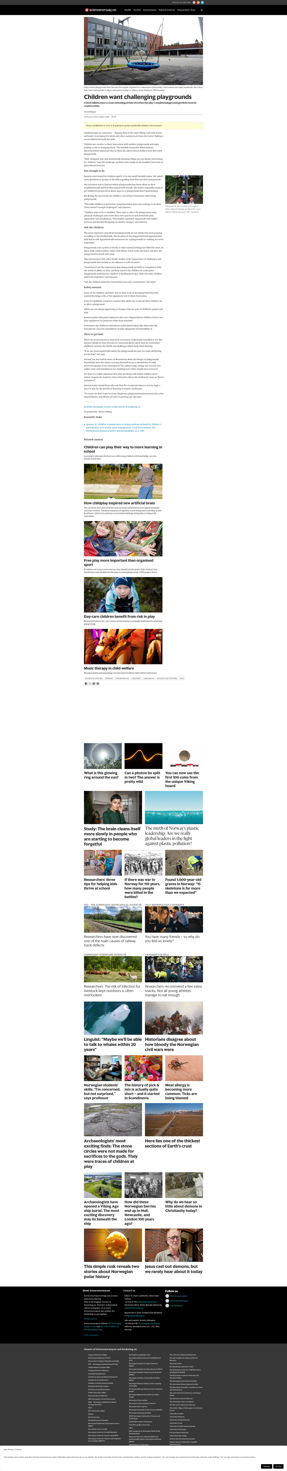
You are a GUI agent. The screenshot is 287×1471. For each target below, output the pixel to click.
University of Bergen (177, 1417)
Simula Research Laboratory (139, 1445)
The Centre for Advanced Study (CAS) (183, 1355)
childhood (149, 679)
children (136, 679)
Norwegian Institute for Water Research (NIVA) (145, 1369)
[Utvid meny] (201, 10)
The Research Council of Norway (181, 1398)
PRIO (131, 1428)
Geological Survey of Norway (98, 1370)
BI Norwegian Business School (99, 1358)
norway (109, 679)
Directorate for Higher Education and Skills (103, 1361)
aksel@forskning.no (147, 1302)
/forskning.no (176, 1305)
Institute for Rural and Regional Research (102, 1377)
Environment (149, 10)
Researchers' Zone (186, 10)
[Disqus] (143, 715)
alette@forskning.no (134, 1308)
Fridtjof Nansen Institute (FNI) (99, 1367)
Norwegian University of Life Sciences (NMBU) (145, 1410)
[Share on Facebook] (86, 684)
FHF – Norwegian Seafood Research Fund (103, 1364)
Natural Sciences (167, 10)
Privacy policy (90, 1319)
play (182, 679)
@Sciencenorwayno (179, 1301)
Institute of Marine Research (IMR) (100, 1383)
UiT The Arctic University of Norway (182, 1405)
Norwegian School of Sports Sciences (142, 1403)
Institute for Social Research (98, 1380)
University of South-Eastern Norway (182, 1426)
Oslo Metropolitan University (139, 1425)
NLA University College (96, 1411)
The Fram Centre (176, 1363)
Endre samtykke (91, 1335)
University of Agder (177, 1413)
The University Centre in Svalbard (182, 1402)
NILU (90, 1408)
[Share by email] (98, 684)
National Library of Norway (97, 1396)
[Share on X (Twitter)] (90, 684)
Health (127, 10)
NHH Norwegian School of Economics (101, 1399)
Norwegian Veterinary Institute (140, 1413)
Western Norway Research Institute (182, 1439)
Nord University (94, 1417)
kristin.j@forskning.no (149, 1323)
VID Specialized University (179, 1432)
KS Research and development (99, 1389)
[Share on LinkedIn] (94, 684)
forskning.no (122, 679)
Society (137, 10)
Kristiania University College (98, 1386)
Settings (266, 1466)
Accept (278, 1466)
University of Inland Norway (180, 1420)
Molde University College (97, 1392)
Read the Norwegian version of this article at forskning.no (112, 407)
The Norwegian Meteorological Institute (184, 1384)
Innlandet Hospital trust (96, 1374)
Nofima (90, 1414)
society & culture (94, 679)
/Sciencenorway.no (178, 1296)
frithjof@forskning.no (135, 1316)
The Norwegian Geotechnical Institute (183, 1381)
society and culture (167, 679)
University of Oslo (176, 1423)
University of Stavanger (178, 1429)
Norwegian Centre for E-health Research (102, 1432)
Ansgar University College (97, 1355)
